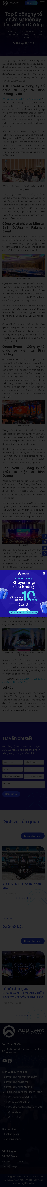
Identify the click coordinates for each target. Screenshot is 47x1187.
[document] (23, 593)
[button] (44, 573)
